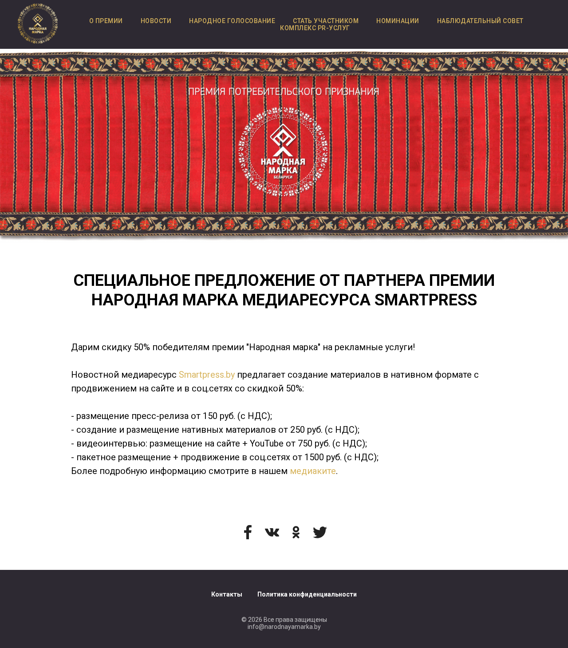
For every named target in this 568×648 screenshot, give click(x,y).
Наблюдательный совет (480, 20)
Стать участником (326, 20)
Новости (156, 20)
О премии (106, 20)
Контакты (226, 594)
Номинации (397, 20)
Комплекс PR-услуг (315, 28)
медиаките (313, 471)
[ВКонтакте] (272, 532)
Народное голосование (232, 20)
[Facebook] (248, 532)
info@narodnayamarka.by (284, 626)
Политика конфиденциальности (307, 594)
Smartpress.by (207, 374)
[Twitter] (320, 532)
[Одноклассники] (296, 532)
